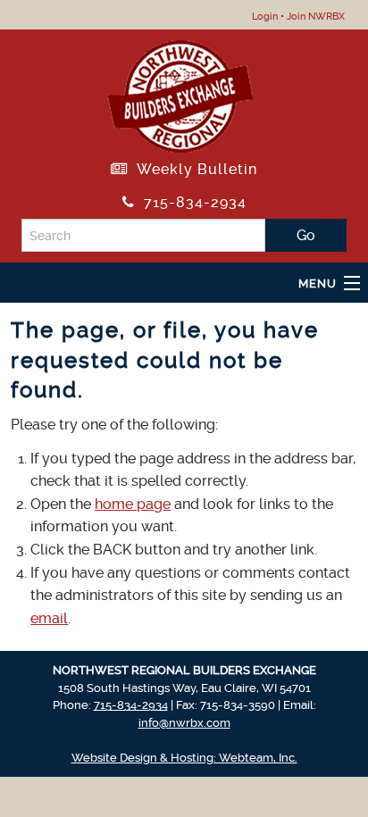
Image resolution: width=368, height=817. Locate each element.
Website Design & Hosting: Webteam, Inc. (184, 757)
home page (133, 504)
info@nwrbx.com (184, 722)
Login (265, 16)
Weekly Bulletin (192, 169)
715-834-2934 (191, 202)
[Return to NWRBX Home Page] (180, 93)
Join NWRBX (316, 16)
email (49, 618)
